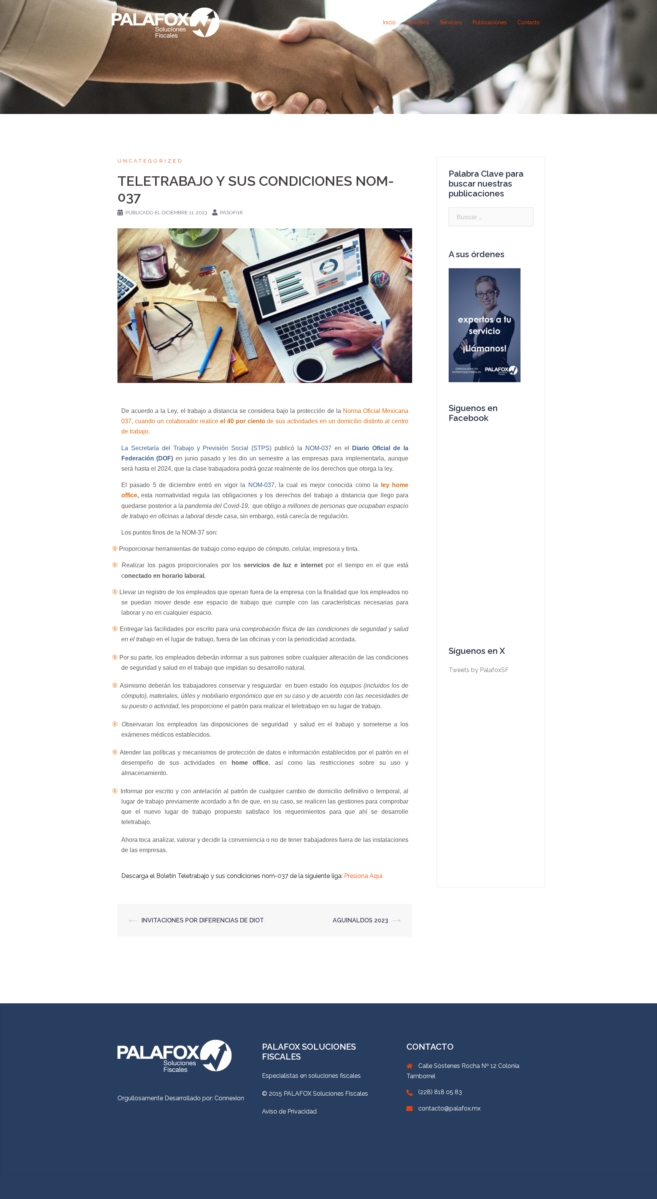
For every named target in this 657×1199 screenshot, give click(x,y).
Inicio (389, 22)
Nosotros (417, 22)
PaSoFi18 (231, 212)
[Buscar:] (491, 216)
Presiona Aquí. (363, 875)
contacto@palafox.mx (449, 1108)
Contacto (528, 22)
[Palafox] (165, 22)
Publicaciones (490, 22)
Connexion (229, 1098)
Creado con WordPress (144, 1186)
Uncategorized (150, 161)
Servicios (451, 22)
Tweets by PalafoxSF (479, 670)
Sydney (210, 1186)
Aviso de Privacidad (289, 1111)
